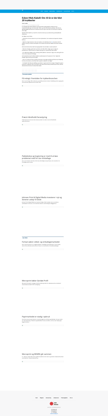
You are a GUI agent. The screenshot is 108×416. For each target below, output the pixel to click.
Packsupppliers (67, 11)
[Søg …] (83, 11)
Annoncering (52, 11)
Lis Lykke (26, 23)
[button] (23, 70)
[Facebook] (53, 393)
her (52, 42)
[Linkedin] (55, 393)
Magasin (46, 11)
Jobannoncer (59, 11)
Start (42, 11)
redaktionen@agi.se (54, 413)
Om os (72, 11)
